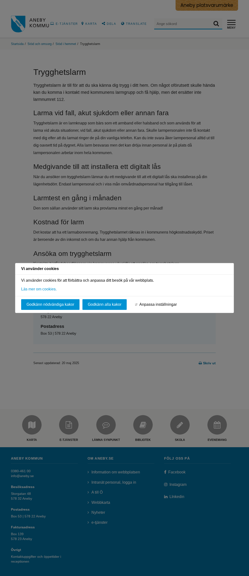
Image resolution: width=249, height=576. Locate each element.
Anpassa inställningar (158, 304)
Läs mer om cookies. (39, 289)
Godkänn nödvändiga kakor (50, 304)
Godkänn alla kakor (104, 304)
